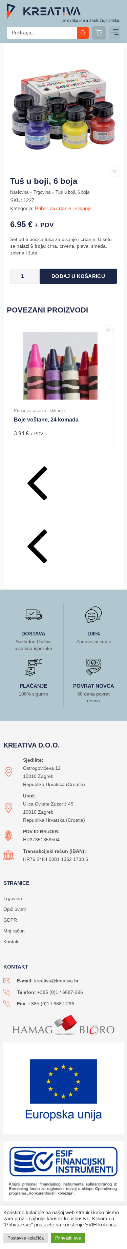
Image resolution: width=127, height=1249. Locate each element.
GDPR (10, 920)
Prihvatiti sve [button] (68, 1238)
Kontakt (11, 941)
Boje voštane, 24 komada (46, 420)
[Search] (83, 33)
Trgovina (42, 192)
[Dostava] (33, 614)
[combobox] (42, 33)
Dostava (33, 633)
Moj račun (14, 930)
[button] (114, 32)
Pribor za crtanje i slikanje (63, 208)
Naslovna (19, 192)
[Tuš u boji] (63, 109)
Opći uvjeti (14, 909)
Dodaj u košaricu (78, 276)
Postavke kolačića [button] (25, 1238)
